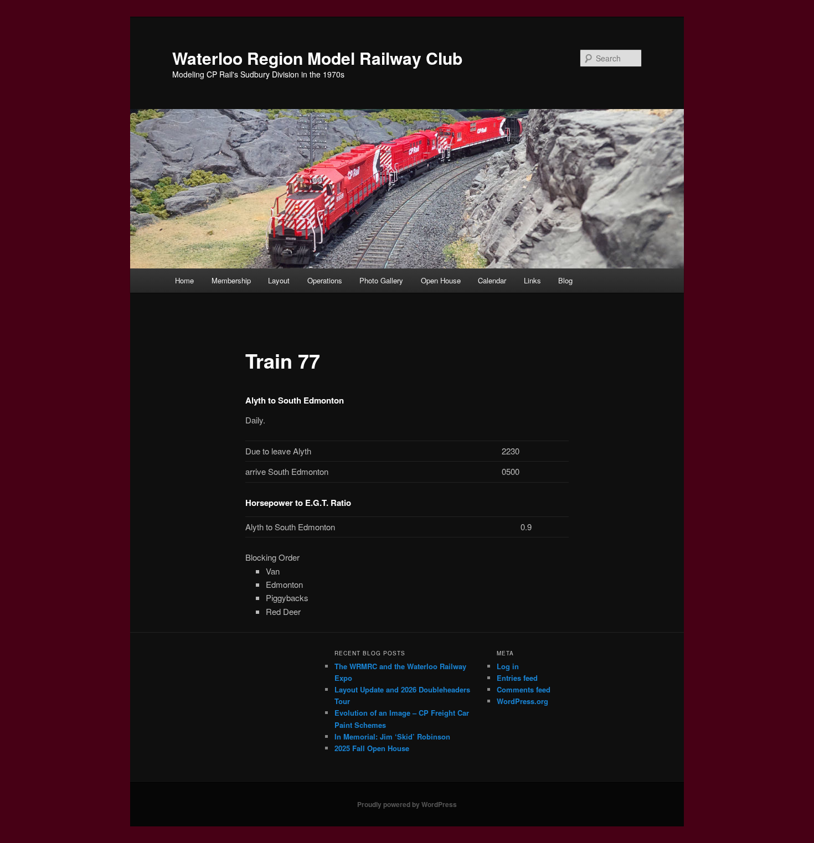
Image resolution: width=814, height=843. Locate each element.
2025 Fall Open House (371, 748)
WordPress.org (522, 701)
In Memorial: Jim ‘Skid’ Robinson (392, 736)
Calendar (492, 280)
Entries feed (517, 678)
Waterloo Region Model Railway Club (317, 58)
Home (184, 280)
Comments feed (523, 689)
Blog (565, 280)
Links (532, 280)
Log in (508, 666)
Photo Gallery (381, 280)
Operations (324, 280)
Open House (441, 280)
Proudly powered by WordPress (407, 804)
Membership (231, 280)
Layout (279, 280)
